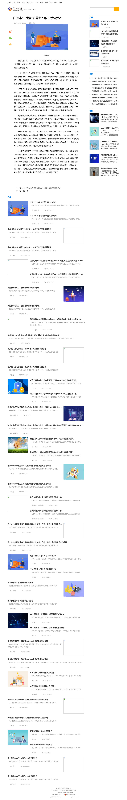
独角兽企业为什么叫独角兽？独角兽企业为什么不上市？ (105, 94)
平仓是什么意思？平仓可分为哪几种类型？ (105, 84)
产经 (13, 2)
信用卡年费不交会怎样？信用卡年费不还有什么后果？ (105, 81)
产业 (37, 2)
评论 (18, 2)
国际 (23, 2)
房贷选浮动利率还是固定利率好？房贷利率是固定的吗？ (105, 101)
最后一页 (25, 191)
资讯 (51, 2)
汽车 (27, 2)
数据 (41, 2)
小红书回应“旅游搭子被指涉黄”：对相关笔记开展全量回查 (41, 188)
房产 (32, 2)
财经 (46, 2)
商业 (55, 2)
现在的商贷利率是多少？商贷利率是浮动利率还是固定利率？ (105, 104)
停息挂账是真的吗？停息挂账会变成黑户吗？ (105, 88)
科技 (60, 2)
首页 (9, 2)
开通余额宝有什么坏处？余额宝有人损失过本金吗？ (105, 91)
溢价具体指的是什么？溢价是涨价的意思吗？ (105, 97)
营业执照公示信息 (70, 794)
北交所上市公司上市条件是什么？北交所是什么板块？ (105, 78)
